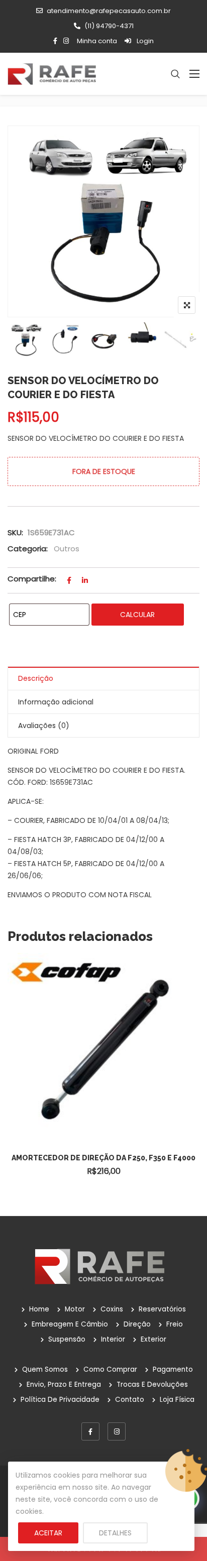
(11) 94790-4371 (109, 26)
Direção (137, 1324)
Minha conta (97, 41)
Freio (174, 1324)
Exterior (153, 1339)
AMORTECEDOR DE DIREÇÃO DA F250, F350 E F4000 (103, 1158)
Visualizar (108, 1025)
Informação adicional (55, 702)
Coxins (111, 1309)
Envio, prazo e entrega (64, 1384)
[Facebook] (90, 1431)
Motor (75, 1309)
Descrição (35, 678)
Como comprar (110, 1369)
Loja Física (177, 1399)
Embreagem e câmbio (70, 1324)
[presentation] (15, 1083)
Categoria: (28, 548)
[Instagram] (117, 1431)
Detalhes (115, 1533)
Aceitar (48, 1533)
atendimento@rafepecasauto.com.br (109, 11)
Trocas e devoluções (152, 1384)
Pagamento (173, 1369)
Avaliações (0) (43, 726)
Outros (66, 548)
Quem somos (45, 1369)
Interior (113, 1339)
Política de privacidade (60, 1399)
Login (144, 41)
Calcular (137, 615)
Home (39, 1309)
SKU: (15, 532)
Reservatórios (162, 1309)
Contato (129, 1399)
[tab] (103, 678)
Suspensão (66, 1339)
